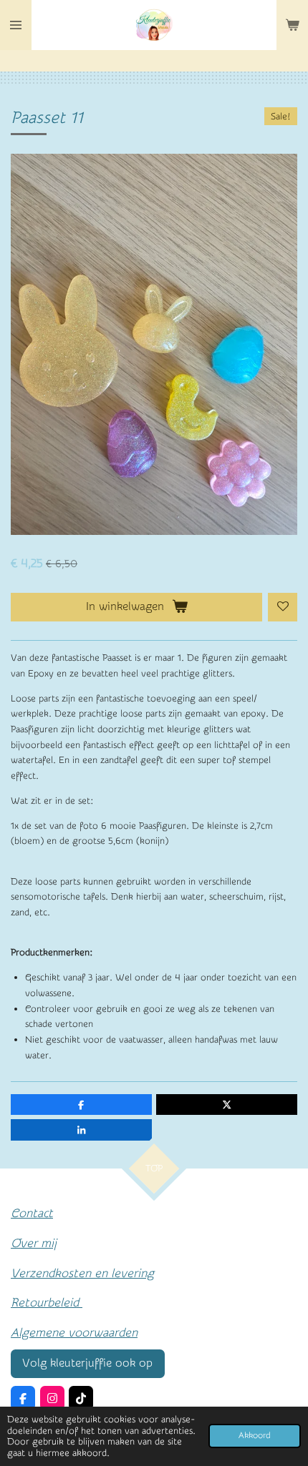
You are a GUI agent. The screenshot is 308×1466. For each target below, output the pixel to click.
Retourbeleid (46, 1302)
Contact (32, 1213)
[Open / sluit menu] (16, 25)
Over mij (34, 1243)
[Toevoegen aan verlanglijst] (282, 607)
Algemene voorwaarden (74, 1332)
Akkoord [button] (255, 1435)
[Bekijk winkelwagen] (292, 25)
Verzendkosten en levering (82, 1273)
